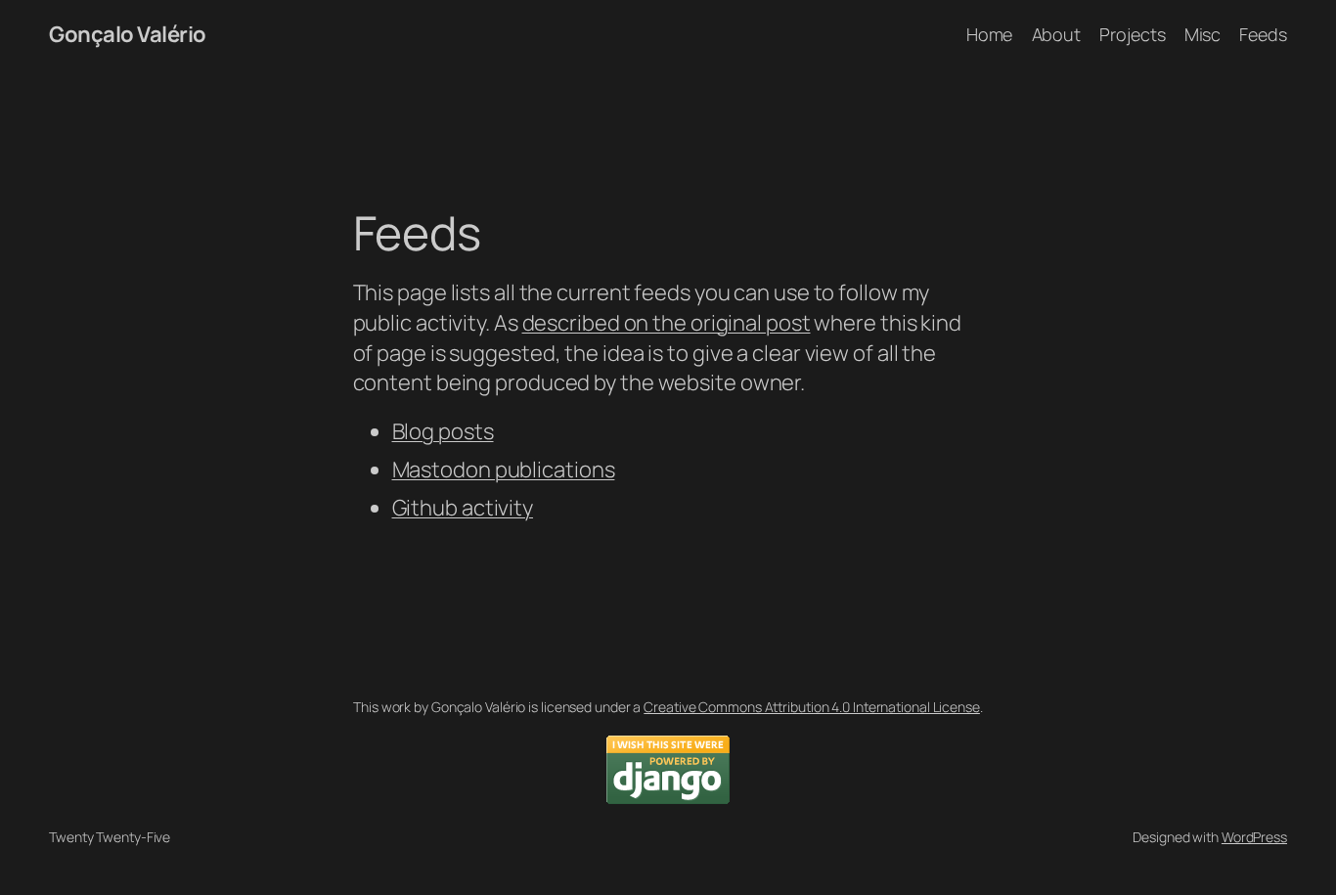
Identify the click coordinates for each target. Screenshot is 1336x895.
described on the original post (666, 322)
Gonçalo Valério (127, 34)
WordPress (1254, 837)
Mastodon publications (503, 469)
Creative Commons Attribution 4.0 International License (812, 706)
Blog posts (443, 431)
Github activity (463, 507)
